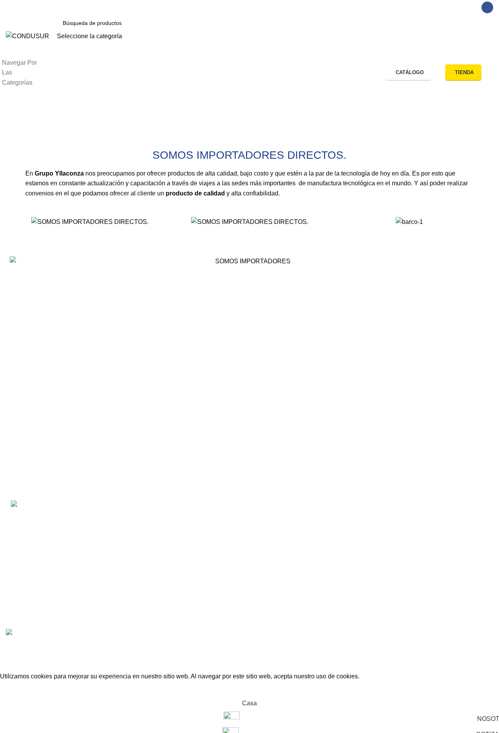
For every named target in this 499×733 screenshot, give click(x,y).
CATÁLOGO (410, 72)
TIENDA (464, 72)
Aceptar (16, 688)
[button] (17, 222)
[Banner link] (249, 366)
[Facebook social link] (487, 7)
